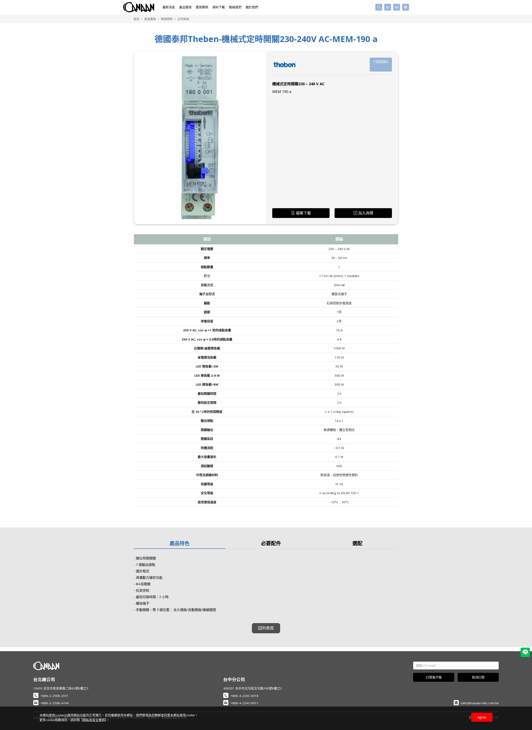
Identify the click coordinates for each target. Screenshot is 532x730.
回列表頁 (266, 628)
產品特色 (180, 543)
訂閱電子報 (434, 677)
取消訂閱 (478, 677)
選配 (357, 543)
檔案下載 (303, 212)
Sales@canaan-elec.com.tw (480, 703)
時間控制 (166, 19)
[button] (378, 7)
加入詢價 (365, 212)
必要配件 (271, 543)
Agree (482, 717)
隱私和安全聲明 (94, 720)
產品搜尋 (150, 19)
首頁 (136, 19)
